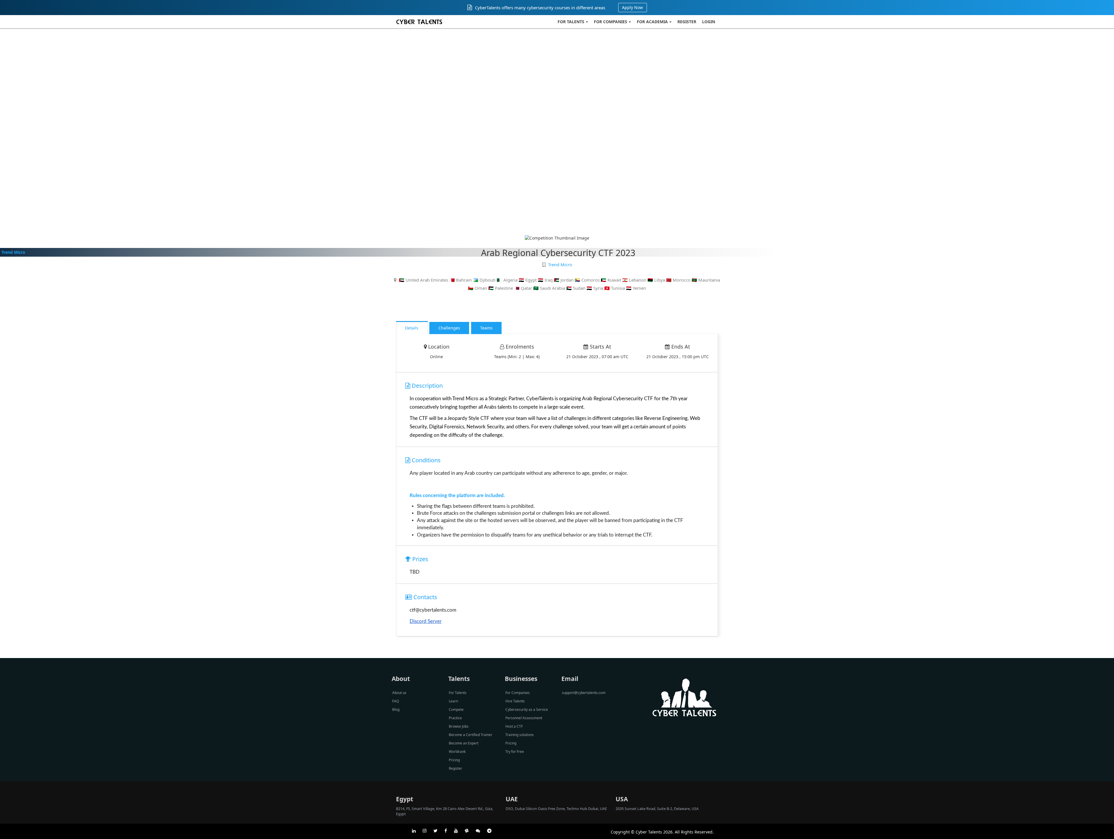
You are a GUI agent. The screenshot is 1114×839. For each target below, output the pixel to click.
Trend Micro (13, 252)
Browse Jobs (459, 726)
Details (411, 328)
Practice (455, 717)
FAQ (395, 701)
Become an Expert (463, 743)
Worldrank (457, 751)
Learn (453, 701)
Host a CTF (514, 726)
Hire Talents (515, 701)
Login (708, 21)
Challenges (449, 328)
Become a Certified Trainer (470, 734)
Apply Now (632, 7)
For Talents (571, 21)
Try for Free (514, 751)
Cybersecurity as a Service (526, 709)
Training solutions (519, 734)
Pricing (454, 760)
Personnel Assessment (523, 717)
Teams (486, 328)
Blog (395, 709)
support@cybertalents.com (583, 692)
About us (399, 692)
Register (686, 21)
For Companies (610, 21)
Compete (456, 709)
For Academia (652, 21)
